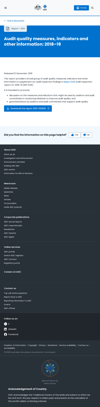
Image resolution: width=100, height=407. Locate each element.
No (88, 134)
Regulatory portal (12, 263)
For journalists (10, 203)
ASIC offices (9, 308)
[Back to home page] (40, 7)
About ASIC (10, 149)
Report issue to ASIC (13, 297)
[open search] (92, 8)
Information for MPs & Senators (18, 173)
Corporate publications (16, 217)
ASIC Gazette (10, 233)
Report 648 (69, 81)
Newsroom (10, 183)
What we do (9, 154)
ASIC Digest (9, 237)
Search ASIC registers (13, 255)
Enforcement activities (14, 162)
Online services (12, 247)
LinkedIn (12, 329)
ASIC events (9, 169)
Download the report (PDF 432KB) (28, 108)
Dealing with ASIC (12, 165)
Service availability (67, 345)
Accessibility (9, 348)
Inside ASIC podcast (13, 207)
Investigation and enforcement (18, 158)
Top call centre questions (15, 293)
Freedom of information (15, 345)
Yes (76, 134)
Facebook (13, 334)
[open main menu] (5, 7)
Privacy (42, 345)
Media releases (11, 188)
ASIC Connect (10, 259)
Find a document (15, 20)
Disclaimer (52, 345)
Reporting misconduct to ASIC (17, 300)
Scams (7, 304)
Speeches (8, 192)
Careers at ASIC (12, 271)
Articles (7, 199)
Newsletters (9, 229)
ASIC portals (9, 251)
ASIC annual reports (13, 221)
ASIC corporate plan (13, 225)
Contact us (10, 288)
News (6, 195)
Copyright (32, 345)
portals (83, 8)
